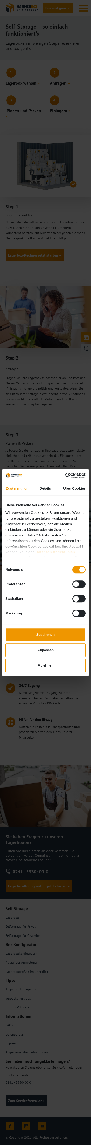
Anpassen (45, 650)
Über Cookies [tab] (74, 488)
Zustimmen (45, 635)
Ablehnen (45, 665)
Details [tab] (45, 488)
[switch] (79, 584)
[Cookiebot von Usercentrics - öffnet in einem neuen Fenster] (65, 476)
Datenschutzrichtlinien (55, 552)
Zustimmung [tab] (16, 488)
